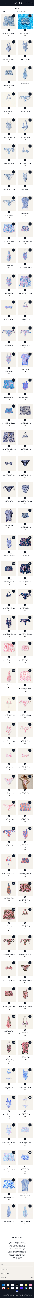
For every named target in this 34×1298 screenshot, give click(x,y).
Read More (17, 1258)
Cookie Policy (22, 1295)
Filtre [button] (4, 11)
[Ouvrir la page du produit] (8, 21)
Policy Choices (29, 1295)
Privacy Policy (15, 1295)
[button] (2, 3)
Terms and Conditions (7, 1295)
